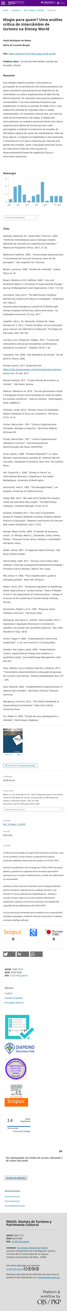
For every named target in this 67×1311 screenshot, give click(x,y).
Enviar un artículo (16, 1177)
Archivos (16, 10)
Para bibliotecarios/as (15, 1205)
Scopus (27, 1131)
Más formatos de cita (15, 809)
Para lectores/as (12, 1196)
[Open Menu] (3, 3)
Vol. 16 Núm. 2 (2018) (33, 10)
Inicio (5, 10)
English (8, 993)
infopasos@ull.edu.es (49, 1277)
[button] (9, 954)
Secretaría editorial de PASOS (32, 1247)
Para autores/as (12, 1201)
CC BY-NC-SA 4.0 (14, 1269)
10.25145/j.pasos (19, 975)
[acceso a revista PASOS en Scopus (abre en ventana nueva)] (16, 1105)
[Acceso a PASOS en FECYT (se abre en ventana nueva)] (19, 1038)
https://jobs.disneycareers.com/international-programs (32, 369)
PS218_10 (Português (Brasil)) (21, 765)
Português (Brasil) (14, 1002)
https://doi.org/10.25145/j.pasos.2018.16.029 (32, 53)
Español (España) (14, 997)
